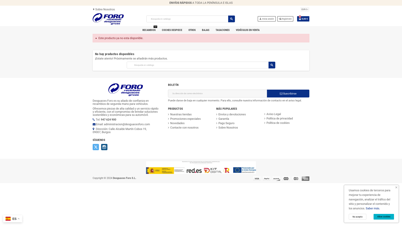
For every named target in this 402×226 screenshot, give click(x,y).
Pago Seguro (226, 123)
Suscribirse (289, 93)
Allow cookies (383, 216)
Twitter (96, 147)
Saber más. (373, 208)
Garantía (223, 118)
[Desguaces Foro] (108, 18)
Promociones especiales (185, 118)
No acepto (358, 216)
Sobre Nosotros (104, 9)
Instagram (104, 147)
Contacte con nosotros (184, 127)
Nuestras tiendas (181, 114)
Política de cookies (278, 122)
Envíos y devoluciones (232, 114)
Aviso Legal (273, 114)
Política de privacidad (279, 118)
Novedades (177, 123)
